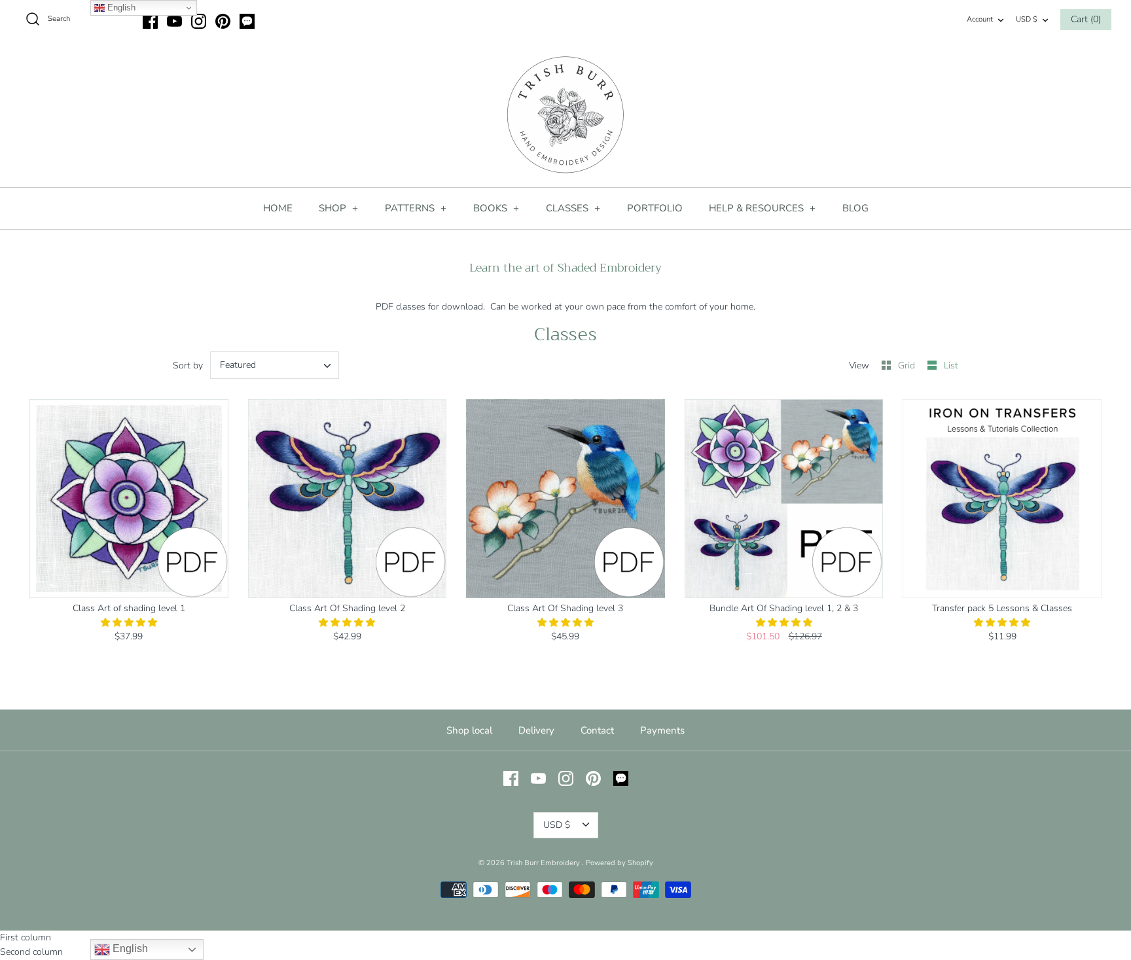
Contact (597, 730)
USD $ (1026, 19)
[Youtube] (174, 21)
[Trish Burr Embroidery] (565, 115)
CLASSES (573, 208)
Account (980, 19)
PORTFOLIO (655, 208)
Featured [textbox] (238, 365)
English (129, 948)
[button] (129, 622)
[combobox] (274, 365)
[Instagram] (198, 21)
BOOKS (496, 208)
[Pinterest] (222, 21)
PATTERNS (416, 208)
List (951, 365)
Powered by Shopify (619, 863)
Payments (662, 730)
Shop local (469, 730)
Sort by (188, 365)
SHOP (339, 208)
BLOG (855, 208)
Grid (908, 365)
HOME (278, 208)
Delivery (536, 730)
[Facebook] (150, 21)
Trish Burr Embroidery (544, 863)
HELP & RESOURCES (762, 208)
